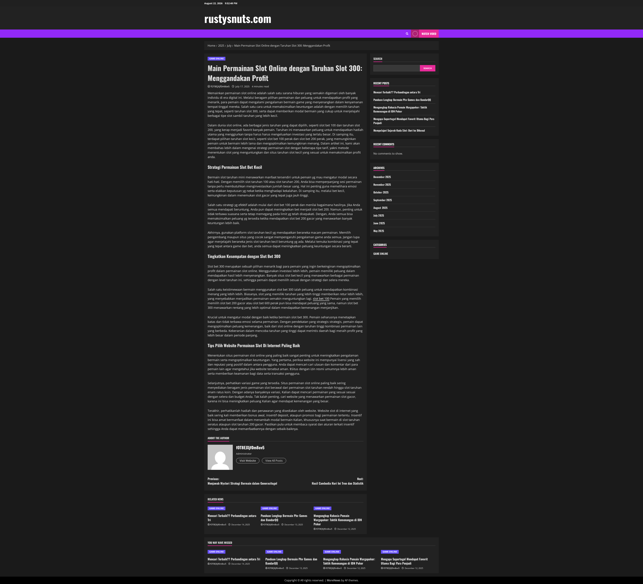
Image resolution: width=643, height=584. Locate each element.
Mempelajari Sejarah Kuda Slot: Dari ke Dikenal (399, 130)
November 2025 (382, 185)
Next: (337, 481)
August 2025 (380, 208)
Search (377, 59)
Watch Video (429, 34)
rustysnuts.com (237, 18)
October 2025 (380, 192)
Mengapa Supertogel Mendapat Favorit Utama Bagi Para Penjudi (404, 561)
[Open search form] (407, 33)
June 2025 (379, 223)
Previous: (242, 481)
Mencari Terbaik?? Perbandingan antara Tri (232, 517)
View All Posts (274, 460)
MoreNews (333, 580)
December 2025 (382, 177)
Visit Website (248, 460)
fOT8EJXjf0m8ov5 (220, 86)
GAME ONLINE (216, 58)
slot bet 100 (321, 299)
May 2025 (378, 231)
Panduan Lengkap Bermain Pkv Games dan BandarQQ (284, 517)
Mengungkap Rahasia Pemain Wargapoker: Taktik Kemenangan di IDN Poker (338, 519)
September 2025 (382, 200)
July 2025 (378, 215)
